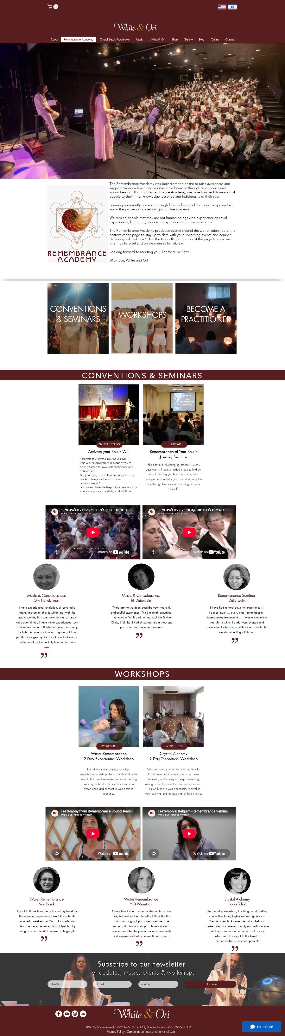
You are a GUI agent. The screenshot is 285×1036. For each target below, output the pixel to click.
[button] (225, 469)
